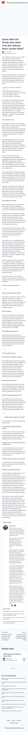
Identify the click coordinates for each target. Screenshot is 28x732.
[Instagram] (15, 605)
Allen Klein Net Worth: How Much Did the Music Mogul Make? (13, 704)
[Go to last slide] (4, 659)
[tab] (11, 668)
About (13, 720)
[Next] (24, 659)
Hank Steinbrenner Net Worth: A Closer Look (14, 611)
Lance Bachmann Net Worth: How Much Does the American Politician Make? (13, 614)
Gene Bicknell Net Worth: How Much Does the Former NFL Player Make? (13, 622)
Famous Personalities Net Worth (9, 53)
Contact (18, 720)
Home (8, 720)
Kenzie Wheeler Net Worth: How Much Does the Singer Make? (14, 618)
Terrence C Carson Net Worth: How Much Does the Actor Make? (7, 636)
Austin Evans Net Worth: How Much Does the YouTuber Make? (21, 636)
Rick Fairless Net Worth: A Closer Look (9, 686)
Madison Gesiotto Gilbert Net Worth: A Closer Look (11, 710)
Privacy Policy (14, 723)
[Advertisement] (14, 20)
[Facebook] (12, 605)
